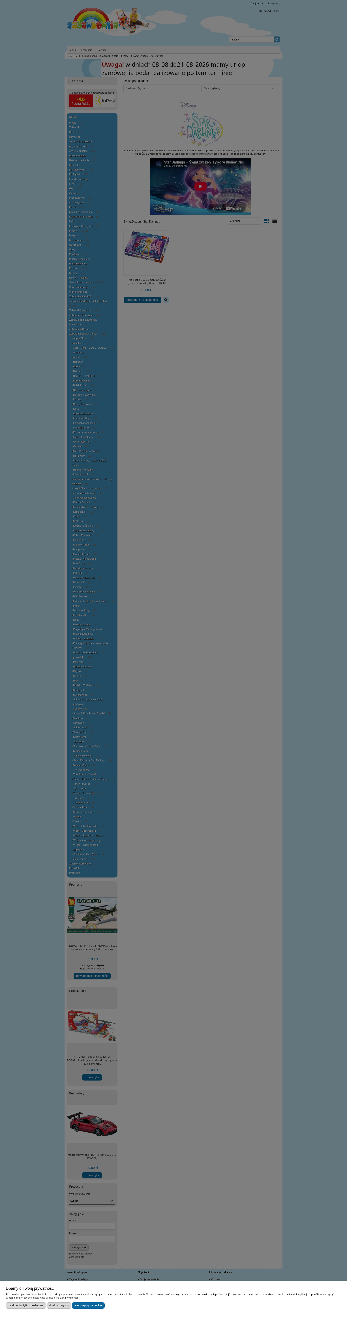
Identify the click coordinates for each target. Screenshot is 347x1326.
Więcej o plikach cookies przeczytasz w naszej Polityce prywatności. (42, 1297)
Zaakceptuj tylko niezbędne (25, 1305)
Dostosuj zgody (59, 1305)
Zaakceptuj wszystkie (88, 1305)
